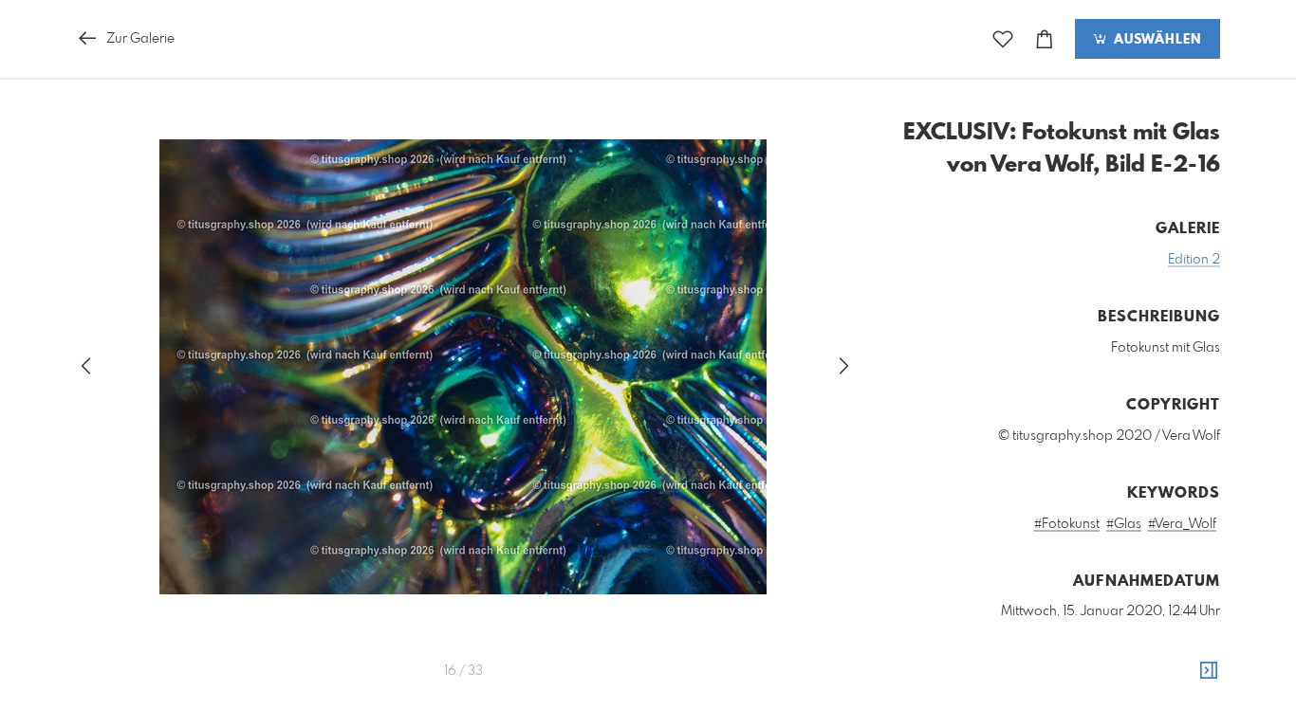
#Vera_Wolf (1182, 524)
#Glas (1123, 524)
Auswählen (1155, 39)
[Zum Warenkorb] (1044, 39)
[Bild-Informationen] (1208, 671)
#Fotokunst (1067, 524)
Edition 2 (1194, 259)
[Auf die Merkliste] (1002, 39)
